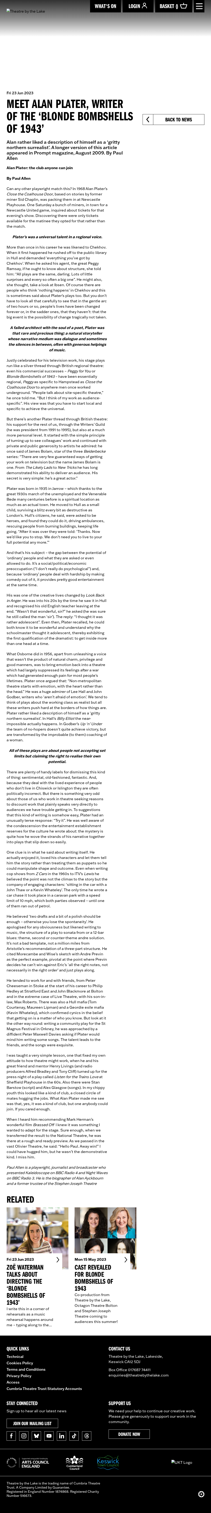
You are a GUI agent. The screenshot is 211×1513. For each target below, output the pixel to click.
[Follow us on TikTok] (74, 1436)
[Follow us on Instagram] (23, 1436)
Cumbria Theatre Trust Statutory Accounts (44, 1388)
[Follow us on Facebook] (11, 1436)
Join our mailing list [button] (32, 1423)
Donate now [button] (129, 1434)
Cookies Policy (20, 1362)
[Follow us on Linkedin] (61, 1436)
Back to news (178, 119)
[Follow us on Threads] (86, 1436)
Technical (15, 1356)
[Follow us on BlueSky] (36, 1436)
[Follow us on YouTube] (49, 1436)
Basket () (169, 6)
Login (134, 6)
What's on (105, 6)
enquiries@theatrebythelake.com (139, 1375)
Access (13, 1382)
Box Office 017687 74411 (130, 1369)
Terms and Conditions (26, 1369)
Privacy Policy (19, 1375)
